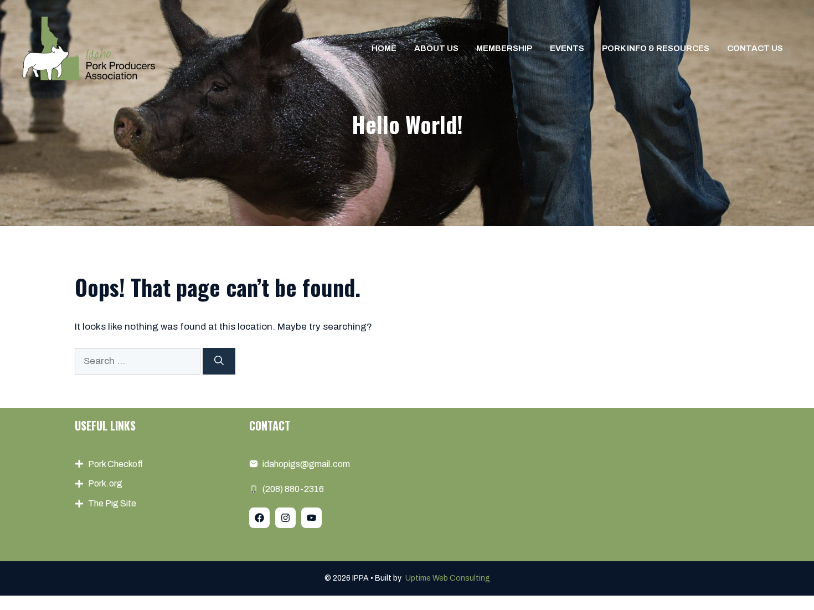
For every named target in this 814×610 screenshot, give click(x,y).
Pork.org (105, 483)
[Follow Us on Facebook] (259, 518)
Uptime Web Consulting (447, 578)
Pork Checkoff (115, 464)
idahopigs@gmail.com (306, 464)
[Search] (219, 361)
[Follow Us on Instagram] (285, 518)
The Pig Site (112, 503)
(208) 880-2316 (293, 489)
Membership (504, 48)
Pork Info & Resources (655, 48)
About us (436, 48)
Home (384, 48)
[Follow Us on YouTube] (311, 518)
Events (567, 48)
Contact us (755, 48)
